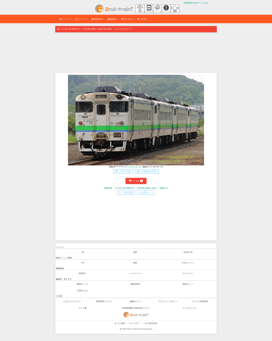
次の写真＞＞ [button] (145, 192)
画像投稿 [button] (98, 19)
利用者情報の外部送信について (136, 308)
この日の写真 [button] (124, 171)
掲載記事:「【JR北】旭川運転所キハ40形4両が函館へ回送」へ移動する (136, 188)
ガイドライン (188, 273)
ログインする (202, 3)
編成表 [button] (113, 19)
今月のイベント (188, 263)
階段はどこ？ (188, 284)
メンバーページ (135, 273)
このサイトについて (72, 301)
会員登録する (189, 3)
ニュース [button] (66, 19)
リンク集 (83, 308)
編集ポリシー (136, 301)
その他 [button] (142, 19)
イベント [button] (82, 19)
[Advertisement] (136, 52)
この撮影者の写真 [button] (147, 171)
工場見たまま (82, 290)
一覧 (82, 252)
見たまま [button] (127, 19)
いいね (136, 180)
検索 (135, 252)
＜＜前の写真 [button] (126, 192)
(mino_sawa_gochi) (132, 167)
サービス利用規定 (200, 301)
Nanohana (147, 329)
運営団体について (104, 301)
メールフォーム (189, 308)
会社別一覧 (188, 252)
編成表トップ (82, 284)
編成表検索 (135, 284)
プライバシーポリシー (168, 301)
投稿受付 (82, 273)
